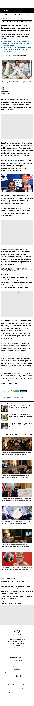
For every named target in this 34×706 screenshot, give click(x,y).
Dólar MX (29, 14)
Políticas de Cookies (17, 663)
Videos (23, 684)
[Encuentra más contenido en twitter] (6, 55)
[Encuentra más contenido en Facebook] (3, 55)
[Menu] (2, 10)
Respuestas (11, 684)
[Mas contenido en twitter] (17, 675)
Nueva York (17, 14)
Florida (2, 14)
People (15, 161)
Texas (12, 14)
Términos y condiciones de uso (17, 657)
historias (9, 397)
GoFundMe (12, 348)
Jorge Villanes (5, 91)
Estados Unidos (18, 397)
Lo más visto (6, 403)
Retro (23, 693)
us (10, 688)
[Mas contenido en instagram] (19, 675)
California (7, 14)
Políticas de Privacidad (17, 660)
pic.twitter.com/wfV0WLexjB (26, 269)
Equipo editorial (17, 634)
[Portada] (17, 633)
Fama (10, 693)
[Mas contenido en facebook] (14, 675)
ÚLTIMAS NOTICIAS (8, 578)
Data (23, 688)
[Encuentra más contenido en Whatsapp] (10, 55)
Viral (4, 397)
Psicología (23, 14)
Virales (10, 697)
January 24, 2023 (15, 270)
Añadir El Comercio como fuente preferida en (17, 21)
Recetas (23, 697)
